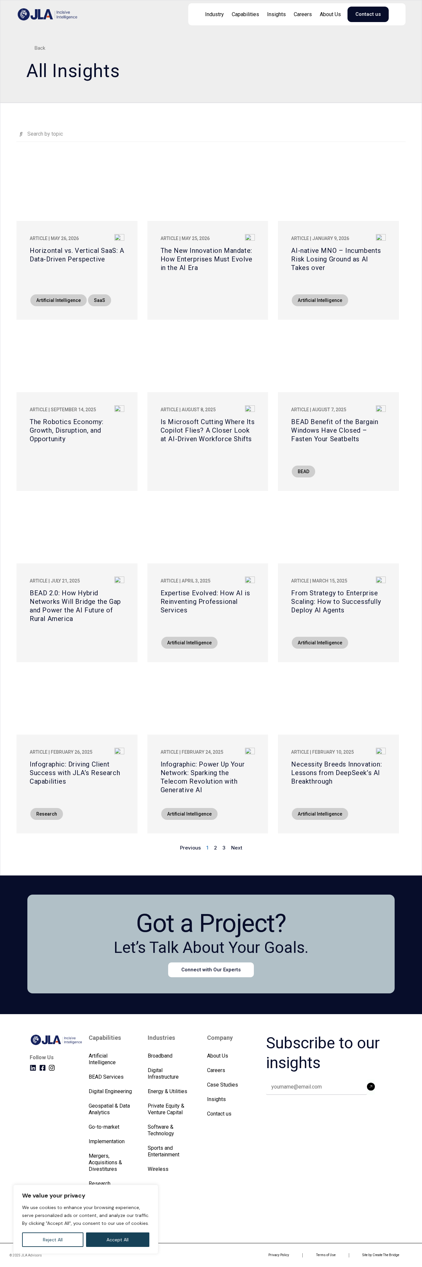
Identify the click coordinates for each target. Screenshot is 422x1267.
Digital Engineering (110, 1091)
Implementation (107, 1141)
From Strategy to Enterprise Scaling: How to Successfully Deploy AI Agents (336, 601)
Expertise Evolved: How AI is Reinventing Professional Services (205, 601)
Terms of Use (326, 1255)
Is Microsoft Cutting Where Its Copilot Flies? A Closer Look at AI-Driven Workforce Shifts (208, 430)
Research (99, 1183)
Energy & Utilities (167, 1091)
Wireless (158, 1169)
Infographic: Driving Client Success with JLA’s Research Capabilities (75, 772)
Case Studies (222, 1085)
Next (236, 848)
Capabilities (245, 14)
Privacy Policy (278, 1255)
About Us (330, 14)
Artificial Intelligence (102, 1059)
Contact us (219, 1114)
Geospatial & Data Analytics (109, 1109)
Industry (214, 14)
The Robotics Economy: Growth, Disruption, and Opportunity (67, 430)
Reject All (53, 1240)
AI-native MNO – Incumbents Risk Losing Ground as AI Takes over (336, 259)
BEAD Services (106, 1077)
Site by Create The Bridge (380, 1255)
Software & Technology (161, 1130)
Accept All (117, 1240)
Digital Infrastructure (163, 1073)
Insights (276, 14)
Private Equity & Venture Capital (166, 1109)
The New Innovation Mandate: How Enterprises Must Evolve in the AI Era (207, 259)
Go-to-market (104, 1127)
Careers (303, 14)
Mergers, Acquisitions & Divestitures (105, 1162)
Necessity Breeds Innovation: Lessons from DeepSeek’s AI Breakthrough (336, 772)
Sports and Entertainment (163, 1151)
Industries (161, 1037)
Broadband (160, 1056)
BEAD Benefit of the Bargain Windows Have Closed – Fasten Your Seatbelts (334, 430)
